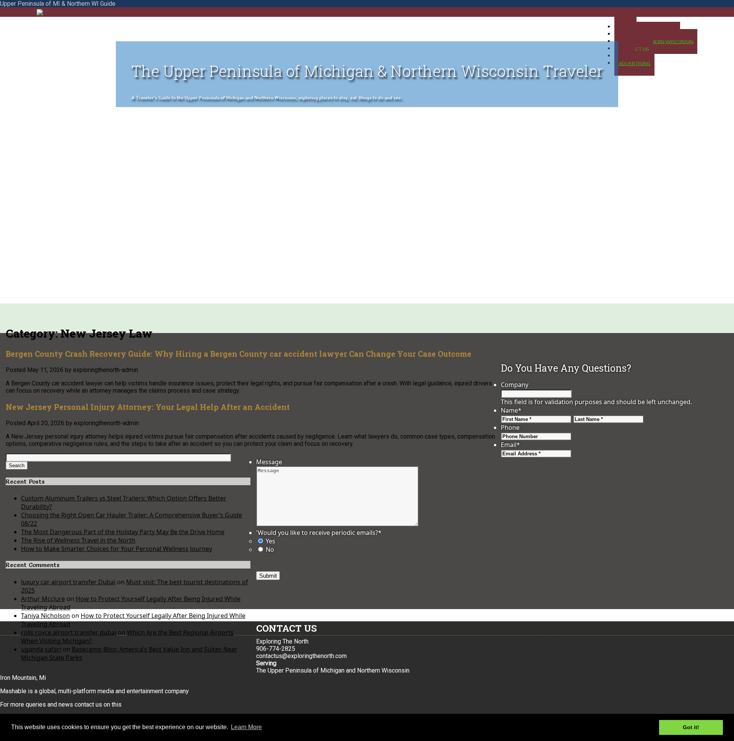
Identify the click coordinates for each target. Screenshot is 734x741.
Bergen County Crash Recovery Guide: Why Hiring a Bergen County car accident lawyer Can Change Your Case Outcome (238, 354)
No (270, 549)
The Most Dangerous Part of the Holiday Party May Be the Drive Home (122, 532)
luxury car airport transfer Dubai (68, 582)
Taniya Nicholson (45, 615)
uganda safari (41, 649)
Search (16, 465)
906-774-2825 (275, 648)
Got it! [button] (691, 727)
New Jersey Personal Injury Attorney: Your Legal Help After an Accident (148, 407)
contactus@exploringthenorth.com (301, 656)
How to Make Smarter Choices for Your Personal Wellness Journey (116, 548)
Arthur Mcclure (43, 599)
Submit (268, 575)
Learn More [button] (246, 727)
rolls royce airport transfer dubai (68, 632)
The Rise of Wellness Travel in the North (78, 540)
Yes (270, 541)
